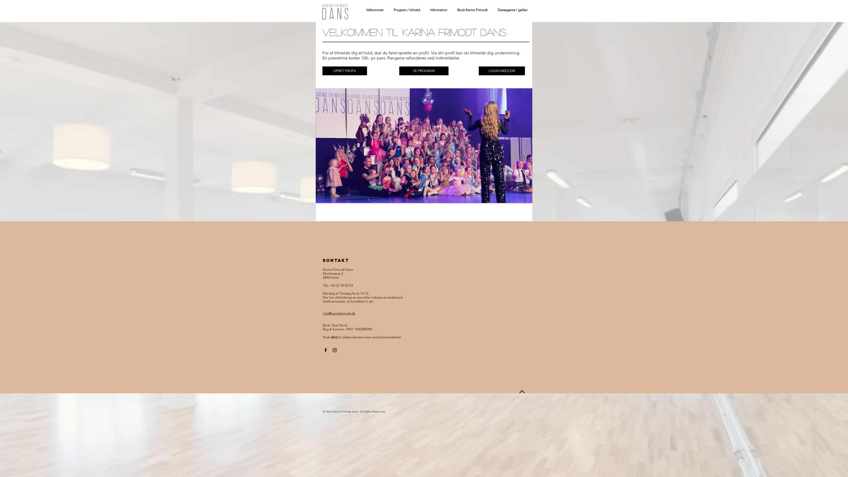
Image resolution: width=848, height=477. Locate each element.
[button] (405, 9)
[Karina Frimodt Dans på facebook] (325, 350)
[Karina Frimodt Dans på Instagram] (334, 350)
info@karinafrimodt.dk (339, 313)
